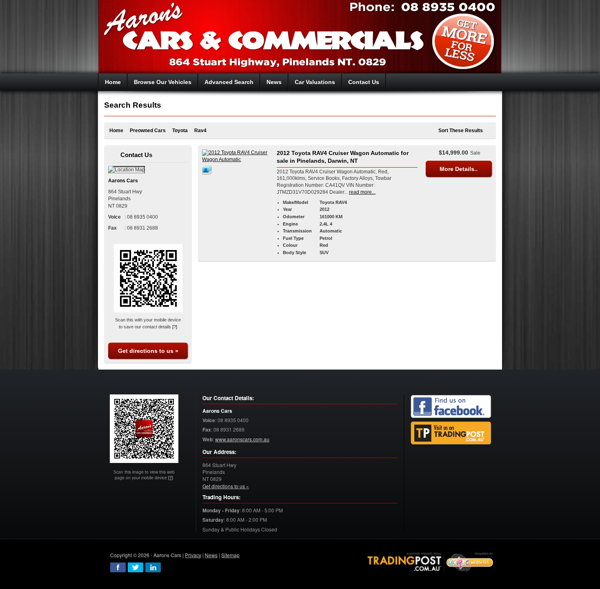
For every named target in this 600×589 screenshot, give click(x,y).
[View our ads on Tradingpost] (451, 433)
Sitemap (230, 554)
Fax (206, 429)
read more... (362, 192)
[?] (174, 326)
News (211, 554)
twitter (135, 567)
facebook (118, 567)
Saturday (213, 519)
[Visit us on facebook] (451, 406)
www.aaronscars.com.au (242, 439)
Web (207, 439)
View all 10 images (208, 170)
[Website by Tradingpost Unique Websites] (430, 561)
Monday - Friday (221, 510)
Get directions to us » (148, 351)
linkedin (153, 567)
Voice (208, 420)
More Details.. (459, 169)
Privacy (193, 554)
